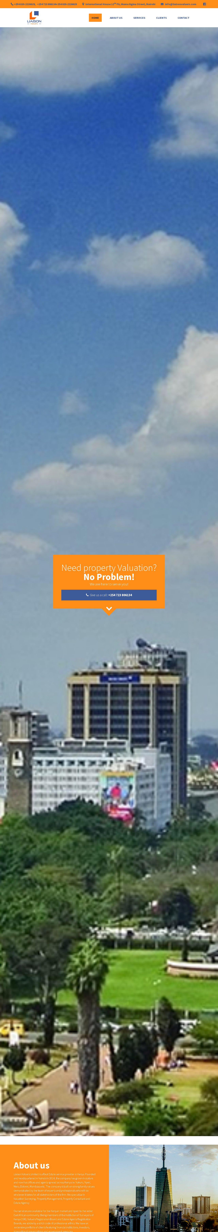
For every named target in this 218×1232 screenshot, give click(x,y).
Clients (161, 17)
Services (139, 17)
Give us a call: (110, 595)
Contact (183, 17)
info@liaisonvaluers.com (180, 4)
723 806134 (49, 4)
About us (116, 17)
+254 (17, 4)
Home (95, 17)
